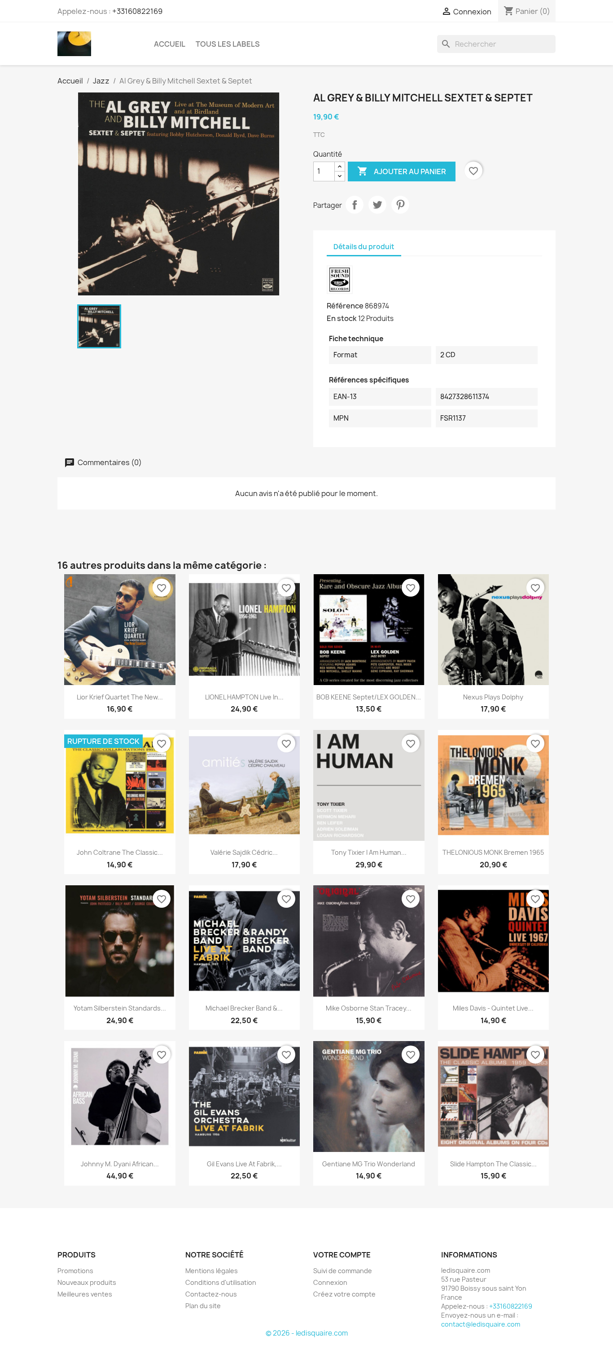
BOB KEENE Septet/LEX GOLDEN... (368, 697)
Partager (354, 205)
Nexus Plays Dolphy (493, 697)
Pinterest (400, 205)
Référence (345, 305)
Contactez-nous (211, 1294)
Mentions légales (211, 1270)
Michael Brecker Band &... (244, 1008)
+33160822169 (137, 11)
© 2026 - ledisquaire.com (307, 1333)
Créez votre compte (344, 1294)
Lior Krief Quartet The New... (120, 697)
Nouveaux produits (86, 1282)
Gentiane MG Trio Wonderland (368, 1164)
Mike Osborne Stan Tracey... (369, 1008)
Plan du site (203, 1305)
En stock (342, 318)
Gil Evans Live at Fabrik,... (244, 1164)
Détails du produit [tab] (363, 246)
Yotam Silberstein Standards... (120, 1008)
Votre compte (342, 1255)
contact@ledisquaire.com (480, 1324)
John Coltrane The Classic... (120, 852)
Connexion (330, 1282)
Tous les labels (228, 44)
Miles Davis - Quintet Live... (493, 1008)
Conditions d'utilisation (220, 1282)
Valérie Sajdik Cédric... (244, 852)
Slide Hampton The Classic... (493, 1164)
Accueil (169, 44)
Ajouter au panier (401, 171)
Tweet (377, 205)
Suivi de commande (342, 1270)
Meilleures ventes (84, 1294)
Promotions (75, 1270)
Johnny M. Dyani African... (120, 1164)
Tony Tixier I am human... (369, 852)
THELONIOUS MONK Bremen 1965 (493, 852)
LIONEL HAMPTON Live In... (244, 697)
